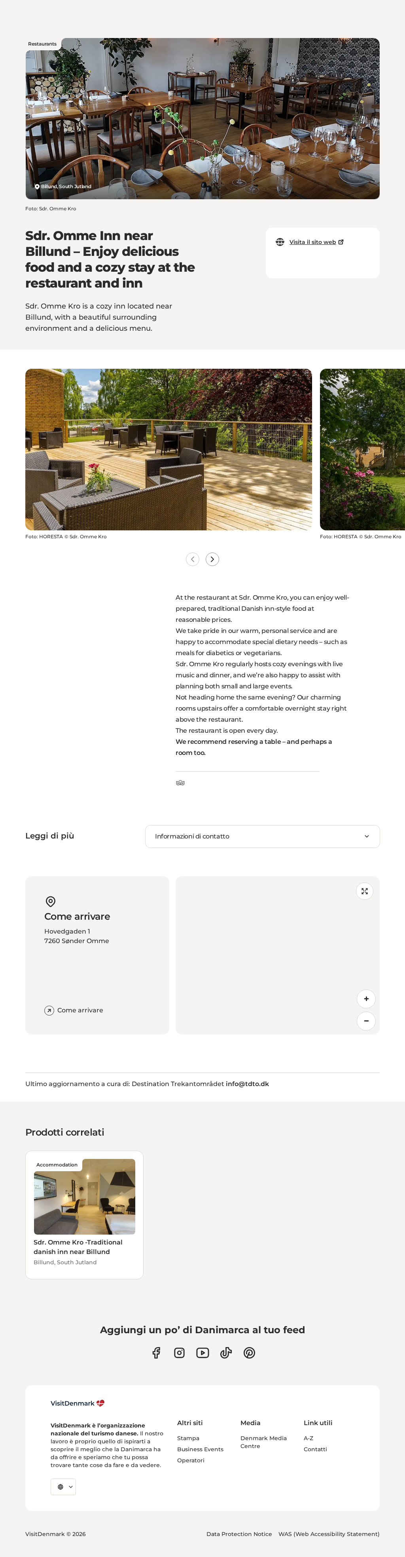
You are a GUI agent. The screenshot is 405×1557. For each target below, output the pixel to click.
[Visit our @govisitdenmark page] (226, 1353)
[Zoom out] (366, 1021)
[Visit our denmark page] (156, 1353)
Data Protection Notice (239, 1534)
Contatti (315, 1449)
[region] (278, 955)
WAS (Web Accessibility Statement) (329, 1534)
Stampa (188, 1438)
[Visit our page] (179, 1353)
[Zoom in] (366, 998)
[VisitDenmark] (78, 1403)
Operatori (190, 1460)
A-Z (308, 1438)
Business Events (200, 1449)
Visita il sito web (313, 242)
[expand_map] (364, 891)
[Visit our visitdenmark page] (203, 1353)
